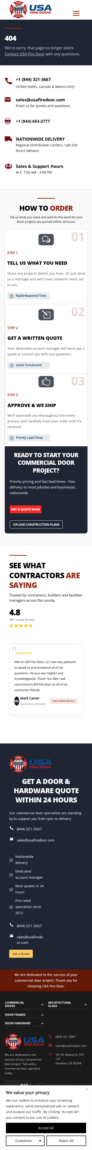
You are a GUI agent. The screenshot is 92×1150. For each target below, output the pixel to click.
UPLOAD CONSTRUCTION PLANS (36, 524)
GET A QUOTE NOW (25, 509)
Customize (23, 1140)
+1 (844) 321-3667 (33, 79)
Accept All (46, 1128)
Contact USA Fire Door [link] (25, 54)
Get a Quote (21, 954)
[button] (5, 684)
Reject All (66, 1140)
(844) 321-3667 (29, 829)
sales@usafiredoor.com (40, 100)
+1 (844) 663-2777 (33, 121)
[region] (46, 1117)
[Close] (87, 1089)
